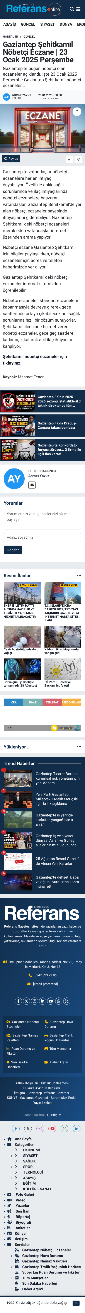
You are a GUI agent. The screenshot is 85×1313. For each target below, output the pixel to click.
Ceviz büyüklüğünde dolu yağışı (41, 1302)
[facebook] (16, 1128)
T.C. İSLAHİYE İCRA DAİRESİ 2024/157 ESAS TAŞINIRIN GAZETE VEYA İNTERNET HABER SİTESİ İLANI (62, 613)
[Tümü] (79, 575)
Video (20, 1200)
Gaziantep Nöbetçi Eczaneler (23, 1024)
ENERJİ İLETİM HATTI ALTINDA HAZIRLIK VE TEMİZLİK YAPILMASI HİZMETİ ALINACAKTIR (20, 611)
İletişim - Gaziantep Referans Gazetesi (41, 1093)
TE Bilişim (53, 1115)
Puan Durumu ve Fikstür (21, 1051)
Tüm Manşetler (60, 1049)
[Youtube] (50, 1001)
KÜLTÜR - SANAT (37, 1189)
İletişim (21, 1239)
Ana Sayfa (23, 1139)
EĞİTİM (29, 1183)
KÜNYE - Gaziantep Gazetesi (27, 1098)
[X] (26, 1001)
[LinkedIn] (42, 1001)
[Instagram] (34, 1001)
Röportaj (22, 1217)
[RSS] (66, 1001)
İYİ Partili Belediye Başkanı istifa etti (57, 683)
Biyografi (23, 1222)
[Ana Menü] (78, 9)
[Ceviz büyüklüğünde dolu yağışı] (22, 636)
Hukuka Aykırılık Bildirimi (41, 1088)
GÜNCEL (28, 24)
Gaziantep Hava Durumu (58, 1024)
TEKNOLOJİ (32, 1172)
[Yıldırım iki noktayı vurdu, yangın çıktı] (63, 636)
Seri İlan (22, 1211)
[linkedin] (76, 1128)
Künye (20, 1233)
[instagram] (40, 1128)
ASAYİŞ (9, 24)
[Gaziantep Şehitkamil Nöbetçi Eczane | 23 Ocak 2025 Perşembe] (42, 129)
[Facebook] (18, 1001)
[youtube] (52, 1128)
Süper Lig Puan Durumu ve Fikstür (51, 1272)
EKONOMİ (31, 1150)
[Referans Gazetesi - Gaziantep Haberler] (33, 9)
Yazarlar (22, 1205)
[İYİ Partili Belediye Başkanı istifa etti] (63, 669)
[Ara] (72, 9)
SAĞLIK (29, 1161)
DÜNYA (66, 24)
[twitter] (28, 1128)
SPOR (27, 1167)
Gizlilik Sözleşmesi (55, 1083)
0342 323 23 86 (45, 975)
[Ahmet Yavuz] (14, 478)
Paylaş (13, 159)
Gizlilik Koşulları (26, 1083)
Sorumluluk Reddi (63, 1098)
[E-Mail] (32, 485)
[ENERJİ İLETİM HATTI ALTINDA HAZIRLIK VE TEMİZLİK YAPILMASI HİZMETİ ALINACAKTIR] (22, 592)
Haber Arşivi (59, 1062)
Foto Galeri (24, 1194)
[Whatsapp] (58, 1001)
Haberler (10, 36)
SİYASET (47, 24)
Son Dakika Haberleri (17, 1064)
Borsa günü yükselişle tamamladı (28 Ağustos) (20, 683)
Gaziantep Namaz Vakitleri (22, 1037)
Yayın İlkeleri (42, 1103)
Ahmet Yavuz (38, 476)
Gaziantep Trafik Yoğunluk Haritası (58, 1037)
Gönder (13, 550)
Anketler (22, 1228)
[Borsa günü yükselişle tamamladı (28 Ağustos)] (22, 669)
